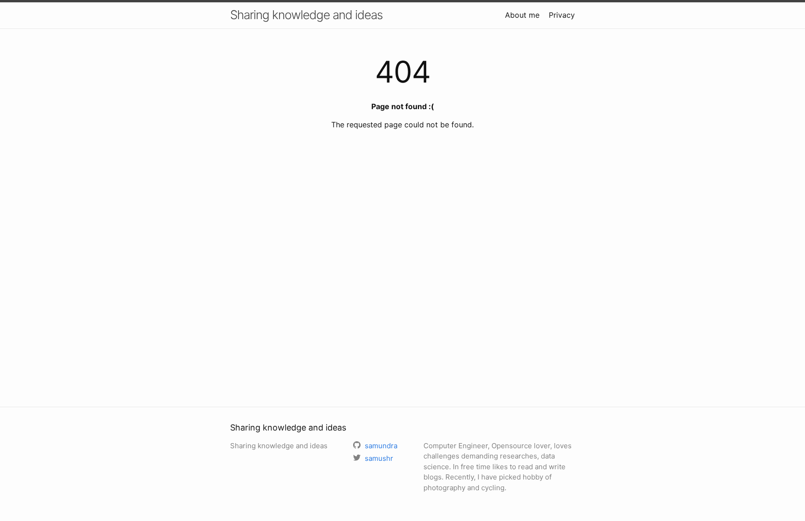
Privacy (562, 15)
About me (522, 15)
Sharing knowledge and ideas (306, 14)
